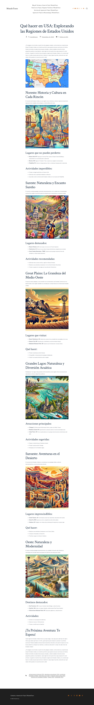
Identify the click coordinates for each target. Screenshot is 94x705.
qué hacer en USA (44, 676)
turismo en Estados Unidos (39, 677)
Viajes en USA (64, 37)
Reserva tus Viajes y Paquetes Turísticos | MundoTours (46, 8)
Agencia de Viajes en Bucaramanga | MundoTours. (46, 13)
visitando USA (59, 677)
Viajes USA (51, 677)
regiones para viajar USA (57, 676)
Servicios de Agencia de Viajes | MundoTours (46, 10)
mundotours (34, 37)
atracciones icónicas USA (36, 674)
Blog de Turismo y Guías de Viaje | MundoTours (45, 5)
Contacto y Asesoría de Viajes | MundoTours (22, 695)
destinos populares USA (52, 674)
